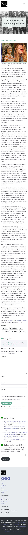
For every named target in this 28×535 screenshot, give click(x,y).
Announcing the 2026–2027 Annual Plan (14, 440)
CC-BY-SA (16, 524)
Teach (2, 487)
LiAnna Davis (12, 40)
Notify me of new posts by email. (11, 399)
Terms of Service (5, 500)
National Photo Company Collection (17, 320)
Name (3, 376)
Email (3, 383)
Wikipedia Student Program (10, 345)
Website (3, 389)
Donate (3, 503)
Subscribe (5, 459)
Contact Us (4, 502)
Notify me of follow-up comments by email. (14, 396)
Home (2, 483)
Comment (4, 356)
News (2, 492)
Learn (2, 489)
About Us (3, 485)
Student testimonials (17, 343)
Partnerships (4, 490)
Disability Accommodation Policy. (14, 532)
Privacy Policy (4, 498)
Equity (9, 343)
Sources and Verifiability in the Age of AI (14, 436)
